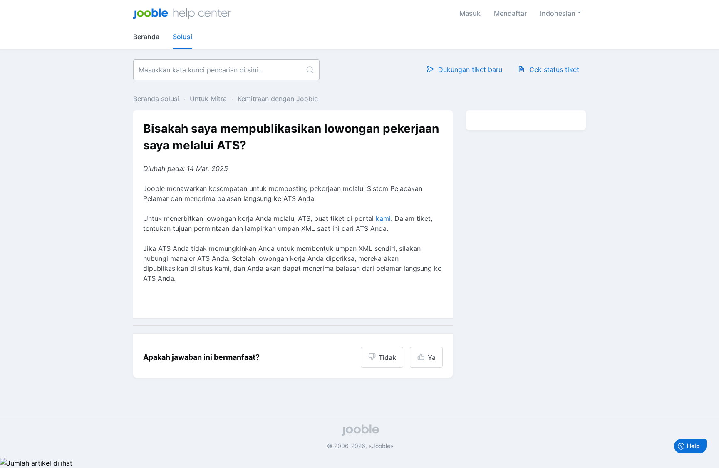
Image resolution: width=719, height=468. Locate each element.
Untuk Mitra (208, 98)
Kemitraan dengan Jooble (278, 98)
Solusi (182, 36)
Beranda (146, 36)
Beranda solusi (157, 98)
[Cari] (309, 70)
